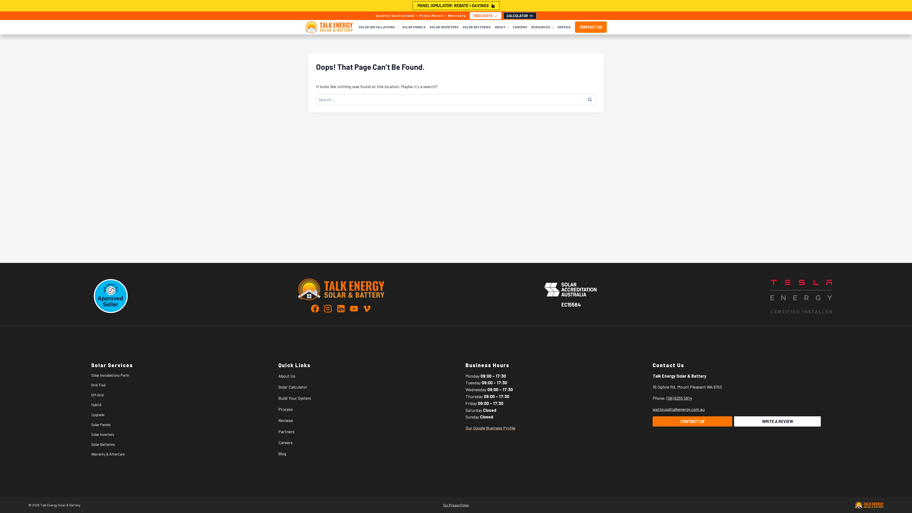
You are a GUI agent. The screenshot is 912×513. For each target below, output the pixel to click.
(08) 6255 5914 (679, 398)
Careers (520, 27)
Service (564, 27)
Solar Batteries (476, 27)
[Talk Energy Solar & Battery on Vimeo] (367, 308)
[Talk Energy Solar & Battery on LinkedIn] (343, 308)
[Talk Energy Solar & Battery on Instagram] (330, 308)
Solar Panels (414, 27)
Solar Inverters (444, 27)
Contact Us (591, 26)
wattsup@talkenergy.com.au (679, 409)
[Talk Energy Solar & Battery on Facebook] (317, 308)
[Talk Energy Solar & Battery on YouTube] (356, 308)
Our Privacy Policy (456, 505)
